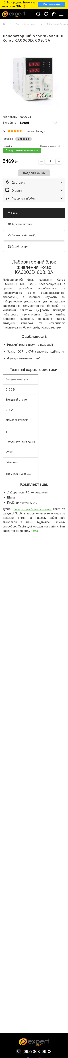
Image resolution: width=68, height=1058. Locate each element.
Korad (34, 530)
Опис (14, 213)
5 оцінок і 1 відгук (34, 131)
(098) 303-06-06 (37, 1051)
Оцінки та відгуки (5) (23, 235)
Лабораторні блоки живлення (33, 509)
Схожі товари (19, 246)
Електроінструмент (26, 24)
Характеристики (21, 224)
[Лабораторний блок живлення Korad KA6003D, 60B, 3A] (34, 79)
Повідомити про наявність (22, 150)
